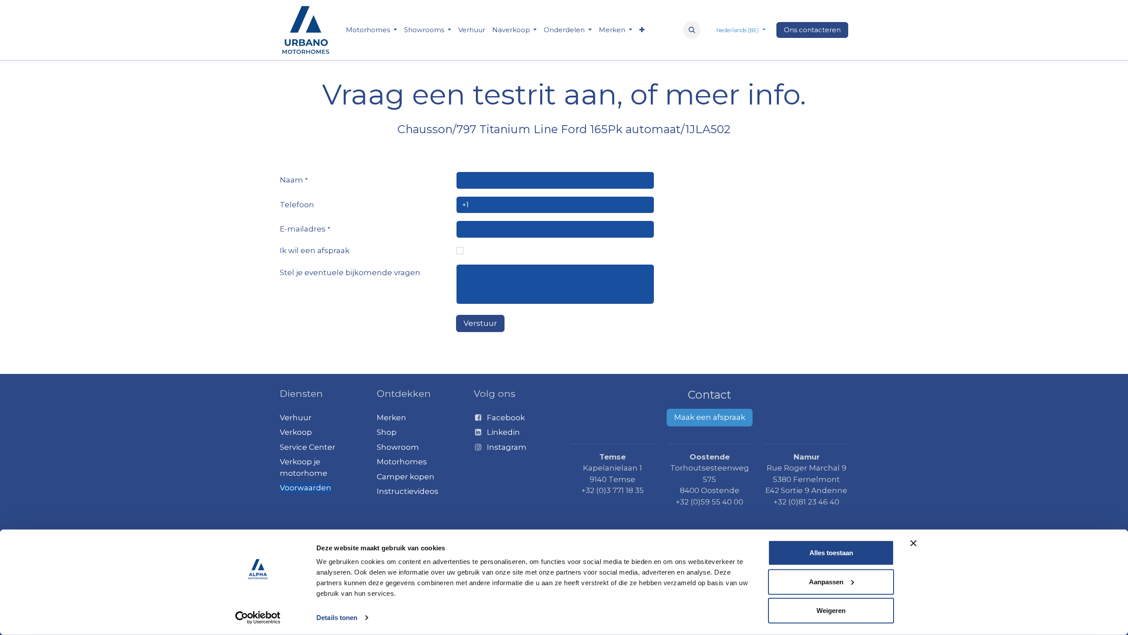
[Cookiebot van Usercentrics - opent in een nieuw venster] (258, 617)
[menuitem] (371, 30)
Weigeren (831, 610)
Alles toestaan (831, 553)
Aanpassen (826, 581)
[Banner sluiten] (913, 543)
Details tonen (336, 617)
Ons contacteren (812, 30)
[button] (692, 30)
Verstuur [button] (480, 323)
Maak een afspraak (709, 417)
